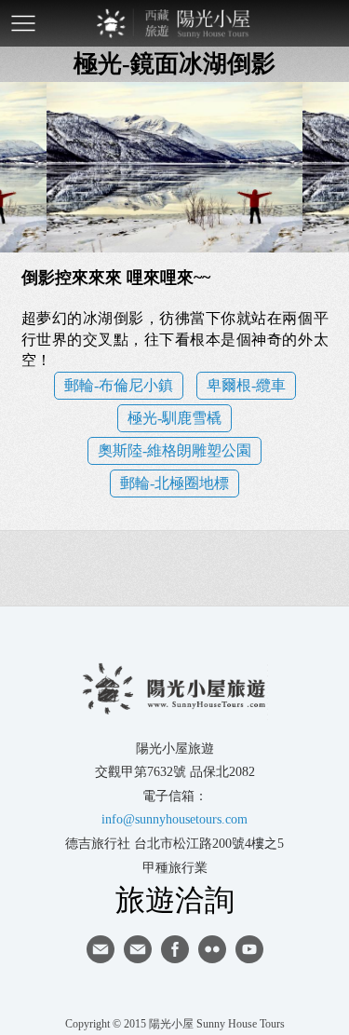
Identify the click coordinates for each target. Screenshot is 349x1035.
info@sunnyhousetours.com (174, 819)
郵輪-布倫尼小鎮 (118, 385)
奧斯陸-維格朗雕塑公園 (174, 450)
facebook (175, 949)
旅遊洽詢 (175, 899)
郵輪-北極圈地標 (174, 483)
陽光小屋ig (137, 949)
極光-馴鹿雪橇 (174, 418)
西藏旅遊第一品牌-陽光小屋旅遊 (175, 23)
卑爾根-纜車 (246, 385)
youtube (249, 949)
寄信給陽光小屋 (100, 949)
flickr (212, 949)
